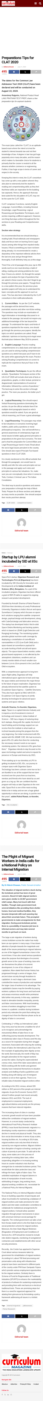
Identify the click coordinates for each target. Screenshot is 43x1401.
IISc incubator (12, 805)
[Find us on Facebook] (2, 1394)
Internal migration (13, 1306)
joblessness (27, 1306)
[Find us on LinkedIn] (8, 1394)
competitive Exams (24, 503)
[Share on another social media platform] (36, 72)
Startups (10, 553)
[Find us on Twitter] (5, 1394)
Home (4, 553)
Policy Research (9, 1309)
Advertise (14, 1384)
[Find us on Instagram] (11, 1394)
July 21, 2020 (21, 67)
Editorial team (9, 67)
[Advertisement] (21, 29)
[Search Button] (40, 3)
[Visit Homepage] (8, 3)
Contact (36, 1384)
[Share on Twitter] (25, 72)
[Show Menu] (36, 3)
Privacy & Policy (25, 1384)
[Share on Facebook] (14, 72)
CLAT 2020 (11, 503)
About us (5, 1384)
